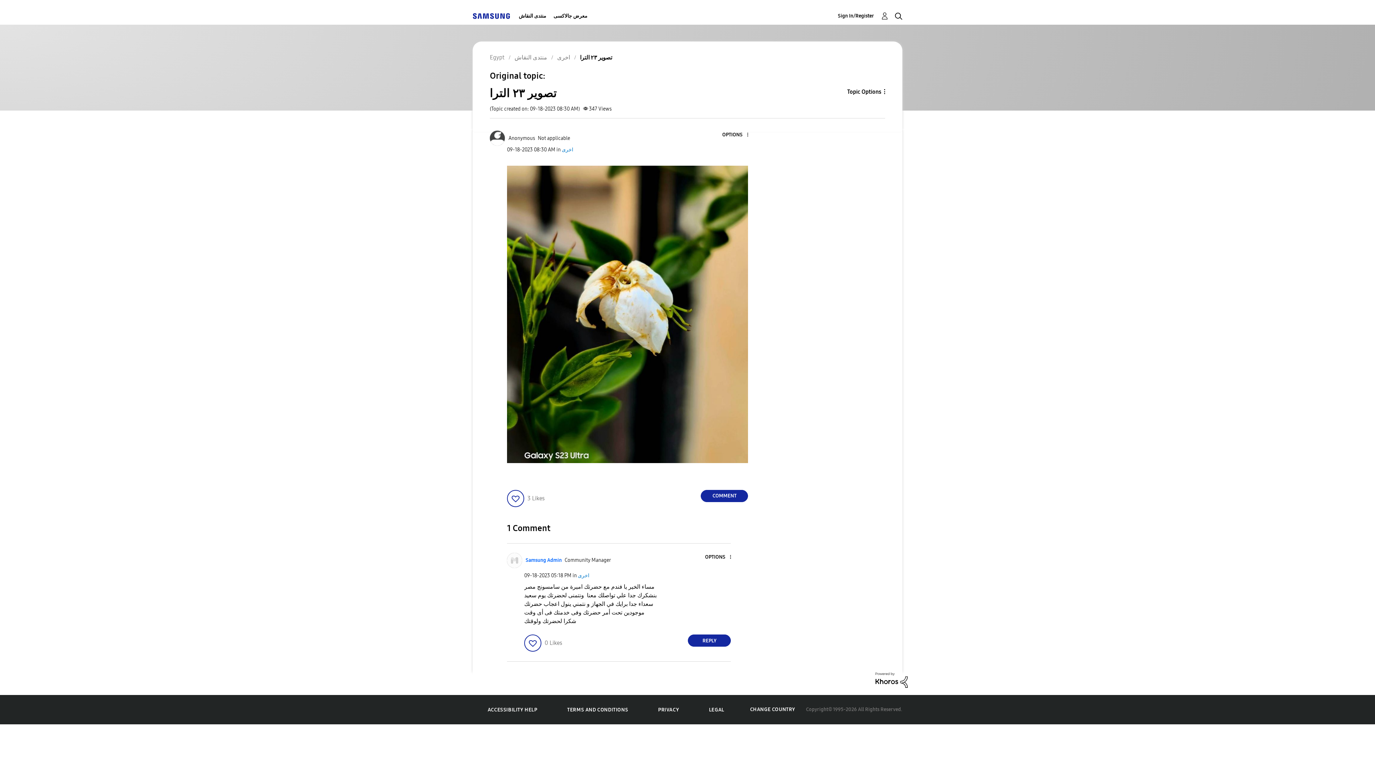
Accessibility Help (512, 710)
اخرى (567, 150)
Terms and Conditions (597, 710)
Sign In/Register (856, 16)
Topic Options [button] (864, 91)
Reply (710, 641)
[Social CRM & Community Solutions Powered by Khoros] (891, 679)
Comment (725, 496)
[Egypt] (491, 16)
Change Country (772, 709)
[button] (735, 135)
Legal (716, 710)
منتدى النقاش (532, 16)
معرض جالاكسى (571, 16)
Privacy (668, 710)
